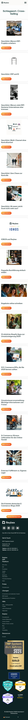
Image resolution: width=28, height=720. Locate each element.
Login (3, 628)
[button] (14, 516)
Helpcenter (4, 610)
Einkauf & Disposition (4, 575)
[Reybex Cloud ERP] (20, 699)
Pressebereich (5, 617)
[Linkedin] (8, 528)
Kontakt (4, 636)
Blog (3, 625)
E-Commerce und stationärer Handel (11, 594)
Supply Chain (3, 572)
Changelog (4, 630)
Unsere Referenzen (6, 619)
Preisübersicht (5, 587)
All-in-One (4, 564)
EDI (3, 567)
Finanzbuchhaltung (5, 578)
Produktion (4, 569)
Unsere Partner (5, 621)
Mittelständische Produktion (8, 598)
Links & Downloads (6, 608)
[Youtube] (17, 528)
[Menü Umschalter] (25, 2)
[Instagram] (13, 528)
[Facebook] (4, 528)
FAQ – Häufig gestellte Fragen (7, 605)
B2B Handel (5, 596)
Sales (3, 580)
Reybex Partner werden (7, 623)
